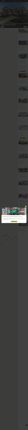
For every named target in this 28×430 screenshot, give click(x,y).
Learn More (14, 221)
